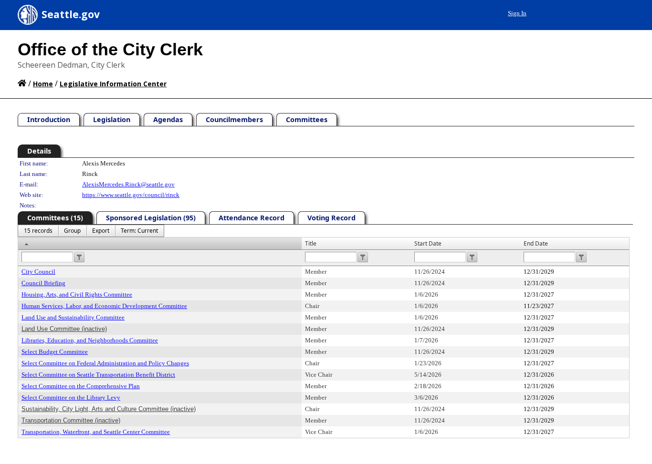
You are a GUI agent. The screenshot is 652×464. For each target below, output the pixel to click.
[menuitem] (38, 231)
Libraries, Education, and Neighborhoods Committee (89, 340)
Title (310, 243)
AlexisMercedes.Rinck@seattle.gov (128, 184)
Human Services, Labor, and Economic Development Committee (104, 305)
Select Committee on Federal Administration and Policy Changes (105, 363)
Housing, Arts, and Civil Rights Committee (76, 294)
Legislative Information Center (113, 83)
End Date (536, 243)
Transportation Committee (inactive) (70, 420)
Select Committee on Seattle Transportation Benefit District (98, 374)
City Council (38, 271)
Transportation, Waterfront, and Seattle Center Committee (95, 431)
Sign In (517, 13)
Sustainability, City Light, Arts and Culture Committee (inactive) (108, 408)
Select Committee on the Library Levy (70, 397)
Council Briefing (43, 283)
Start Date (428, 243)
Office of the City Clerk (110, 49)
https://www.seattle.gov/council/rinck (130, 194)
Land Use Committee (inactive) (64, 328)
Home (43, 83)
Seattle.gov (71, 14)
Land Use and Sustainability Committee (73, 317)
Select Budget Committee (54, 351)
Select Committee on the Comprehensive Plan (80, 386)
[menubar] (91, 231)
